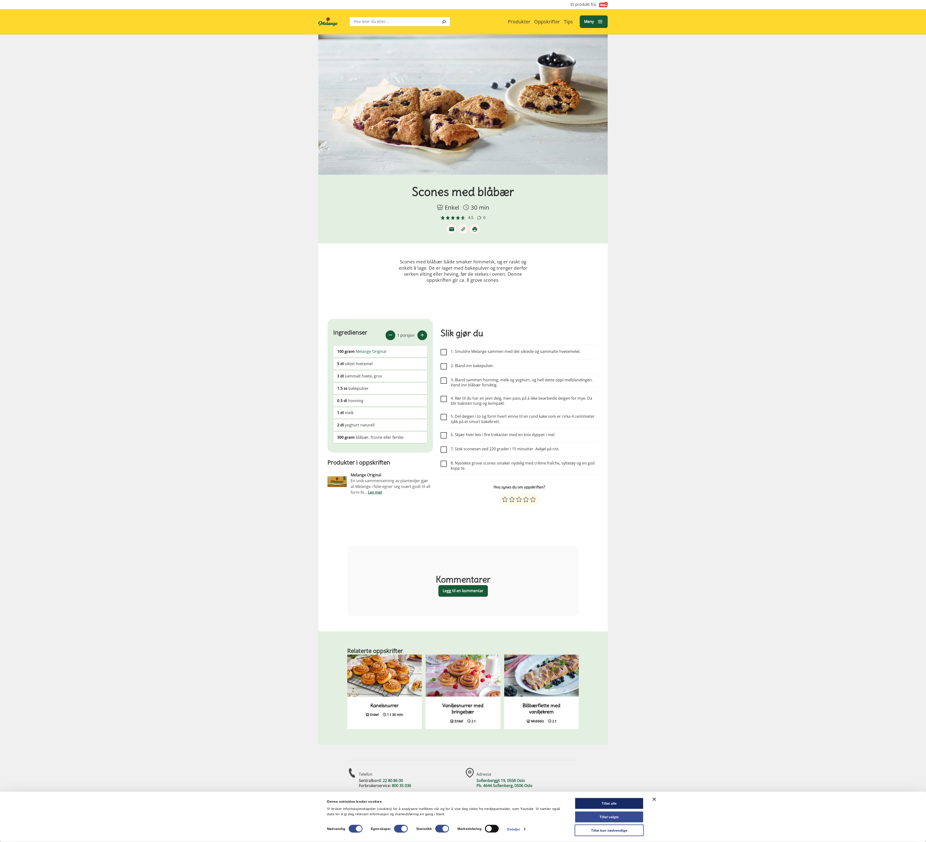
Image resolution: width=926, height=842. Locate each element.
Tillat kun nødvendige (609, 830)
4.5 (470, 217)
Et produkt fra (583, 4)
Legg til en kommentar (463, 590)
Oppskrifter (547, 21)
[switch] (401, 828)
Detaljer (513, 829)
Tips (568, 21)
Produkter (519, 21)
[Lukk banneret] (654, 799)
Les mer (375, 492)
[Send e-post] (451, 229)
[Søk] (444, 21)
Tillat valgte (609, 817)
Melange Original (371, 351)
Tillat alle (609, 803)
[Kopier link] (463, 229)
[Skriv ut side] (474, 229)
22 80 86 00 (393, 780)
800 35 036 (401, 785)
